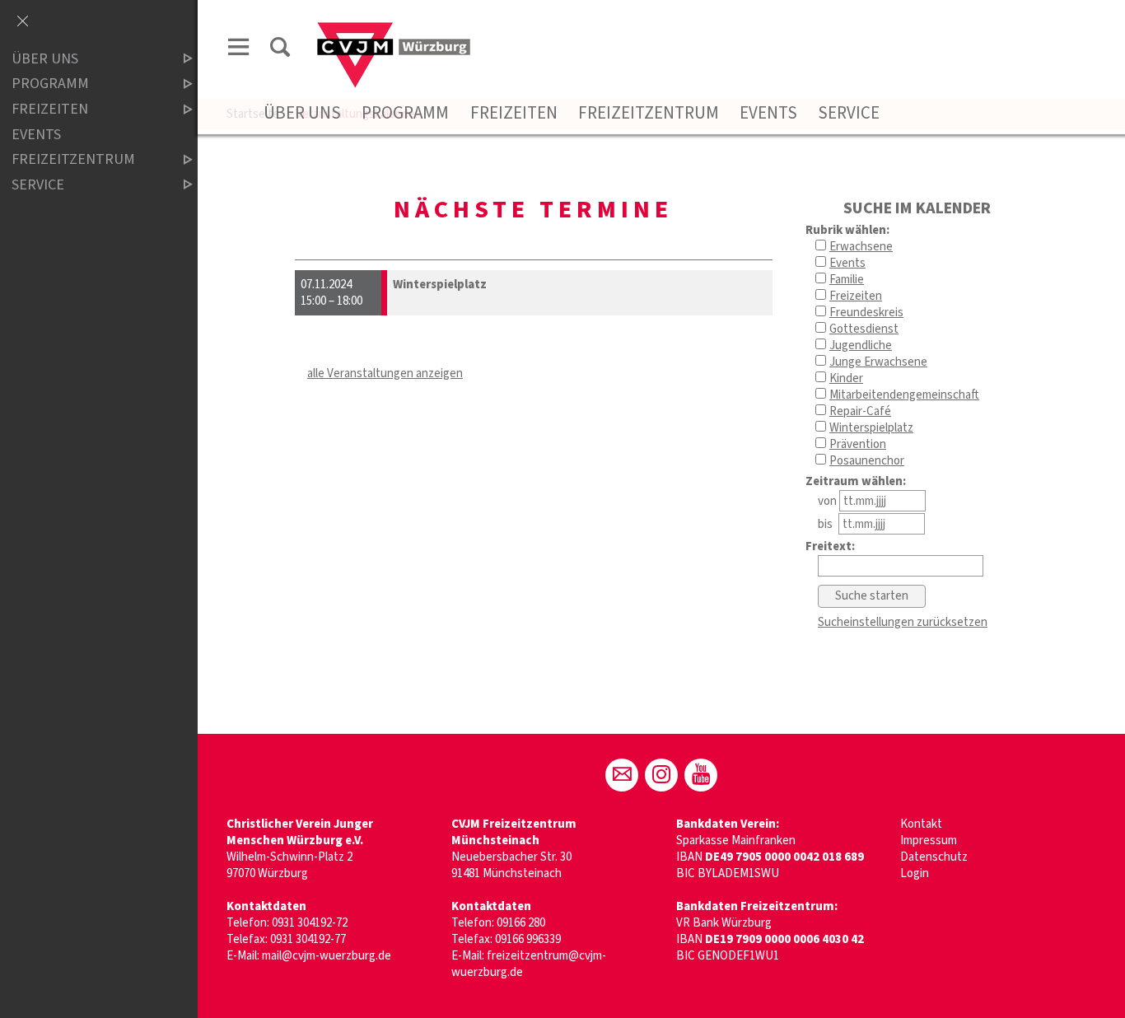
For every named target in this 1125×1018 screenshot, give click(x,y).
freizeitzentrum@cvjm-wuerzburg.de (528, 964)
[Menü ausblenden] (22, 22)
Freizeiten (514, 112)
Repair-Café (860, 411)
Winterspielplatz (871, 428)
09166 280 (521, 923)
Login (914, 873)
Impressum (928, 840)
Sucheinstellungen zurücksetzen (902, 622)
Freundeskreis (866, 312)
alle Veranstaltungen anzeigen (385, 373)
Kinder (846, 378)
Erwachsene (861, 246)
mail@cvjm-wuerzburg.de (326, 955)
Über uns (302, 112)
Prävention (857, 444)
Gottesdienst (864, 329)
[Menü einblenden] (238, 50)
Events (768, 112)
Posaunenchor (866, 460)
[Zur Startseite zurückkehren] (393, 30)
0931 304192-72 (310, 923)
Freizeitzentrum (648, 112)
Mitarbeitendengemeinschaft (904, 395)
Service (849, 112)
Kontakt (921, 824)
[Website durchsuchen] (280, 50)
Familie (846, 279)
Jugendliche (860, 345)
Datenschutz (934, 857)
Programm (405, 112)
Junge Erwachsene (878, 362)
